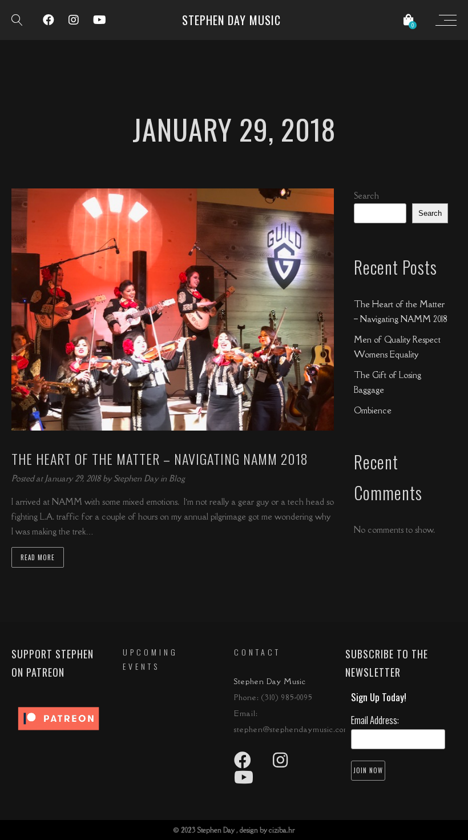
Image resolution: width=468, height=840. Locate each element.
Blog (177, 478)
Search (366, 195)
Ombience (373, 410)
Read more (38, 557)
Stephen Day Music (231, 20)
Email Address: (375, 720)
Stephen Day (137, 478)
